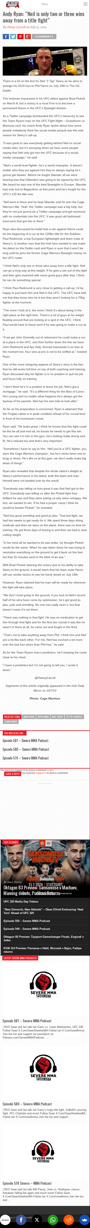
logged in (41, 773)
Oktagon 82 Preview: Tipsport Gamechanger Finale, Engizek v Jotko (44, 938)
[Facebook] (21, 1220)
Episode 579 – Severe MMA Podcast (26, 758)
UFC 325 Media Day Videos (21, 901)
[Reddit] (68, 1220)
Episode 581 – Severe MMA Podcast (25, 740)
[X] (37, 1220)
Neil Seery (57, 716)
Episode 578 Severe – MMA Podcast (27, 1183)
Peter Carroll (74, 716)
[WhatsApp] (53, 1220)
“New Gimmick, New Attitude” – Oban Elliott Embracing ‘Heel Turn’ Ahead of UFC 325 (43, 911)
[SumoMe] (84, 1220)
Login (50, 770)
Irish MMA (43, 716)
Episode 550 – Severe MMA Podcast (27, 921)
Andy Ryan (28, 716)
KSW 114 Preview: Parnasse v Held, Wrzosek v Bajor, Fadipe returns (42, 950)
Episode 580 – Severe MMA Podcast (26, 749)
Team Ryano (10, 721)
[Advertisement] (45, 810)
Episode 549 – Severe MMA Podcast (27, 928)
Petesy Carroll (16, 27)
